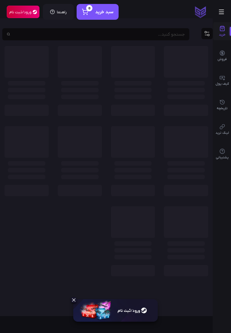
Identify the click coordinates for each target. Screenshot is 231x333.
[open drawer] (221, 11)
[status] (200, 12)
